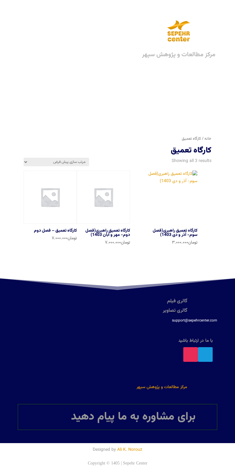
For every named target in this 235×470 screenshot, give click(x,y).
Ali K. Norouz (129, 449)
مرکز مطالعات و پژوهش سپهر (161, 387)
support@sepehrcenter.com (194, 320)
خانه (207, 139)
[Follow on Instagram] (190, 354)
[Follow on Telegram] (205, 354)
